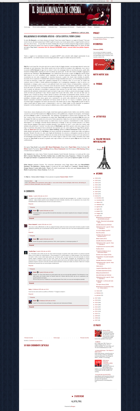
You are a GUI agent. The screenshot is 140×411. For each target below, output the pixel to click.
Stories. (31, 196)
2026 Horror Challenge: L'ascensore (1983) (108, 362)
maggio (98, 213)
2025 (96, 180)
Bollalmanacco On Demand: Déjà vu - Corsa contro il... (105, 287)
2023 (96, 185)
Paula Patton (72, 147)
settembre (99, 204)
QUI (47, 147)
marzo (98, 291)
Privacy (90, 27)
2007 (96, 320)
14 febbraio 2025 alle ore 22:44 (40, 289)
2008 (96, 318)
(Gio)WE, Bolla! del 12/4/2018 (104, 260)
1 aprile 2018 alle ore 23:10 (40, 196)
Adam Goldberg (44, 149)
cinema (46, 182)
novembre (99, 200)
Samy (30, 289)
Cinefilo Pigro (32, 251)
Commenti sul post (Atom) (35, 340)
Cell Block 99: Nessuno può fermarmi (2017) (103, 235)
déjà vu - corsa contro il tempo (55, 182)
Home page (27, 27)
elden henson (75, 182)
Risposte (32, 207)
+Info (107, 1)
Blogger (73, 406)
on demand (31, 184)
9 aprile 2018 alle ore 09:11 (46, 272)
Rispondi (31, 204)
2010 (96, 313)
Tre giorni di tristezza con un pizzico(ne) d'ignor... (103, 251)
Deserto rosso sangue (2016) (103, 254)
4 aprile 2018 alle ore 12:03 (46, 239)
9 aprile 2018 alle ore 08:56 (43, 251)
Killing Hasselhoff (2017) (102, 273)
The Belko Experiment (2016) (103, 270)
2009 (96, 315)
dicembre (99, 198)
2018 (96, 196)
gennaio (98, 295)
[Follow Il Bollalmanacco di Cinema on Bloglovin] (104, 168)
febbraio (98, 293)
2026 (96, 178)
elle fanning (81, 182)
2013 (96, 307)
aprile (98, 215)
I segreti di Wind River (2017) (103, 268)
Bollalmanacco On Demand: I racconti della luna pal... (103, 218)
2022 (96, 187)
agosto (98, 206)
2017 (96, 298)
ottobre (98, 202)
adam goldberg (31, 182)
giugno (98, 211)
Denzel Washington (55, 147)
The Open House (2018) (102, 284)
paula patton (37, 184)
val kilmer (48, 184)
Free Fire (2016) (100, 232)
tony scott (43, 184)
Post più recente (28, 337)
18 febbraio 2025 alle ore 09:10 (47, 300)
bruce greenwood (40, 182)
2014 (96, 304)
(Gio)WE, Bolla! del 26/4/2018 (104, 224)
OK (112, 1)
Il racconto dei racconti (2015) (103, 374)
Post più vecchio (84, 337)
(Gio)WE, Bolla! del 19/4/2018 (104, 240)
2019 (96, 193)
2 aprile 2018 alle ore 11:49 (44, 224)
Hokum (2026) (106, 330)
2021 (96, 189)
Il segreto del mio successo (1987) (105, 246)
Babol (34, 210)
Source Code (64, 177)
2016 (96, 300)
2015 (96, 302)
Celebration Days (52, 27)
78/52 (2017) (99, 266)
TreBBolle (97, 342)
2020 (96, 191)
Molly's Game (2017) (101, 238)
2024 (96, 182)
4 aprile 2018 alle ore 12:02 (46, 210)
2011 (96, 311)
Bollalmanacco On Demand (67, 27)
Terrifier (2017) (100, 249)
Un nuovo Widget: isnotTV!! (103, 230)
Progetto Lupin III (81, 27)
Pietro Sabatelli (33, 224)
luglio (98, 209)
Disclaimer (97, 27)
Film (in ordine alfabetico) (39, 27)
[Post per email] (36, 181)
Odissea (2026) (98, 49)
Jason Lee (32, 129)
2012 (96, 309)
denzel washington (67, 182)
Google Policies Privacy (101, 39)
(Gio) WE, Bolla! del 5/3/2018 (103, 275)
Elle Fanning (81, 149)
